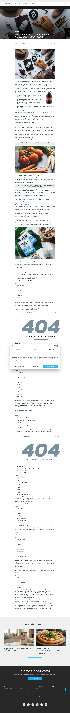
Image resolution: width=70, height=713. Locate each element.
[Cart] (64, 4)
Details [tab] (35, 349)
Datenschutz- (7, 711)
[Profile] (61, 4)
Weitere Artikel (35, 659)
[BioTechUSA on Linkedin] (41, 704)
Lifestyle (37, 694)
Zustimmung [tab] (18, 349)
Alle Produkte (6, 694)
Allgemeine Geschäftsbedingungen (59, 711)
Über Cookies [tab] (51, 349)
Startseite (6, 7)
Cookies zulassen (50, 366)
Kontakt (63, 0)
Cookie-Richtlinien (22, 362)
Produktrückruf (23, 690)
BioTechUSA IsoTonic (32, 199)
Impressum (38, 698)
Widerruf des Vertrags (24, 692)
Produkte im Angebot (8, 688)
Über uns (43, 0)
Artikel (31, 0)
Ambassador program (56, 0)
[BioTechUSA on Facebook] (24, 704)
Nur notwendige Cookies (19, 366)
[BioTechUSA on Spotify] (37, 704)
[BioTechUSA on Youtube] (33, 704)
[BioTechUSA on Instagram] (28, 704)
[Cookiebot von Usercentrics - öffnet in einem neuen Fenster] (53, 346)
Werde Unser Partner (24, 694)
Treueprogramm (37, 0)
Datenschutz (14, 362)
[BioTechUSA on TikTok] (46, 704)
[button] (18, 4)
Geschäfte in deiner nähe (58, 689)
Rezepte (10, 7)
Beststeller (6, 690)
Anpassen (34, 366)
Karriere (48, 0)
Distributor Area (23, 696)
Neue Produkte (7, 692)
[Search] (58, 4)
